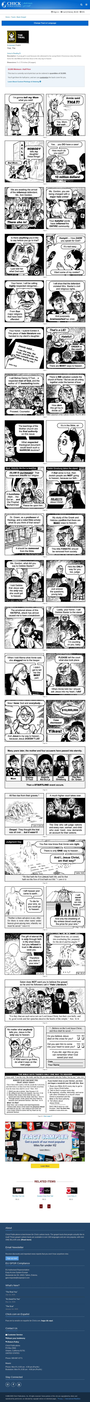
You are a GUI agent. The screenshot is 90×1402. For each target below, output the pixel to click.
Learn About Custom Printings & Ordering (24, 81)
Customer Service (15, 1335)
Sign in (56, 12)
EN (83, 12)
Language (11, 45)
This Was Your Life (18, 1196)
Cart (64, 12)
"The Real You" (11, 1292)
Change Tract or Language (45, 23)
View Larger (47, 1116)
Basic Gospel (21, 17)
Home (7, 17)
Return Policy (13, 1342)
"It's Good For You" (12, 1299)
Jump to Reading (13, 53)
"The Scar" (9, 1306)
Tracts (13, 17)
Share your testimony (16, 1338)
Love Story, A (72, 1196)
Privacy (60, 1399)
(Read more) (26, 1240)
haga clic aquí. (47, 1321)
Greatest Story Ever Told (45, 1196)
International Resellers (72, 1399)
